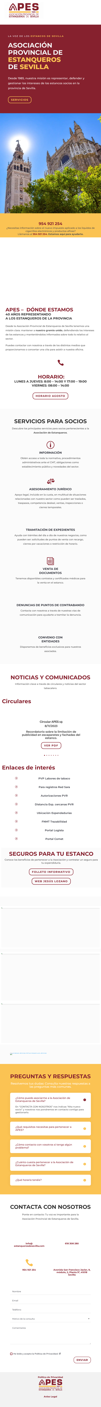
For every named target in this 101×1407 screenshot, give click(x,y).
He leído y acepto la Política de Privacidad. (36, 1354)
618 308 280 (72, 1243)
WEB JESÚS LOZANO (51, 881)
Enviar (82, 1360)
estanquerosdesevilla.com (29, 1246)
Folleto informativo (51, 871)
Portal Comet (54, 838)
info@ (29, 1243)
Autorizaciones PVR (54, 795)
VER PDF (51, 745)
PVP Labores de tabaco (54, 778)
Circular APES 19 (51, 721)
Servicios (19, 99)
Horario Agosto (50, 396)
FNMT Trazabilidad (54, 821)
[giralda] (28, 1053)
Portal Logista (54, 830)
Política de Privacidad (50, 1377)
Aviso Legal (50, 1396)
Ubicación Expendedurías (54, 813)
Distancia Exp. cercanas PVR (54, 804)
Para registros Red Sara (54, 787)
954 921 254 (50, 223)
